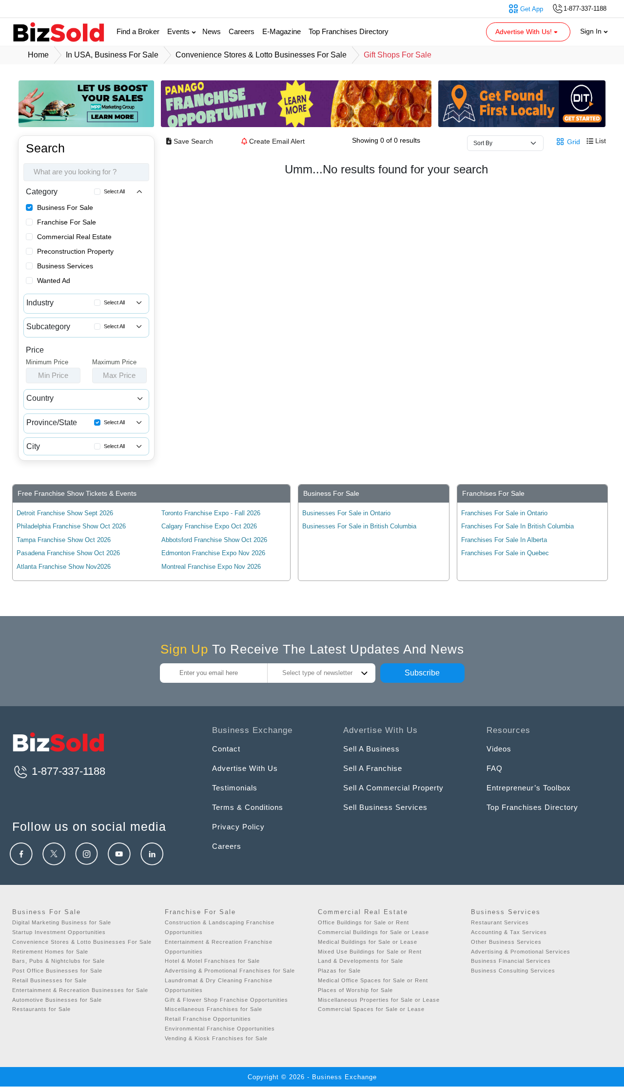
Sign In (592, 31)
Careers (241, 31)
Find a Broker (138, 31)
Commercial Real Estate (74, 237)
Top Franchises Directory (349, 31)
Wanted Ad (53, 280)
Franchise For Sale (66, 222)
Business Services (65, 266)
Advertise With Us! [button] (524, 32)
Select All (114, 191)
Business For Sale (65, 207)
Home (38, 55)
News (211, 31)
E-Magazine (281, 31)
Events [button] (179, 31)
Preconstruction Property (75, 251)
